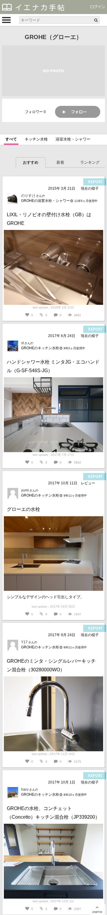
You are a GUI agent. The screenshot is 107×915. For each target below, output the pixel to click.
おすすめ (30, 162)
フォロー (77, 112)
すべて (11, 139)
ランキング (90, 162)
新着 (60, 162)
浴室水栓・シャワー (73, 139)
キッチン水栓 (36, 139)
